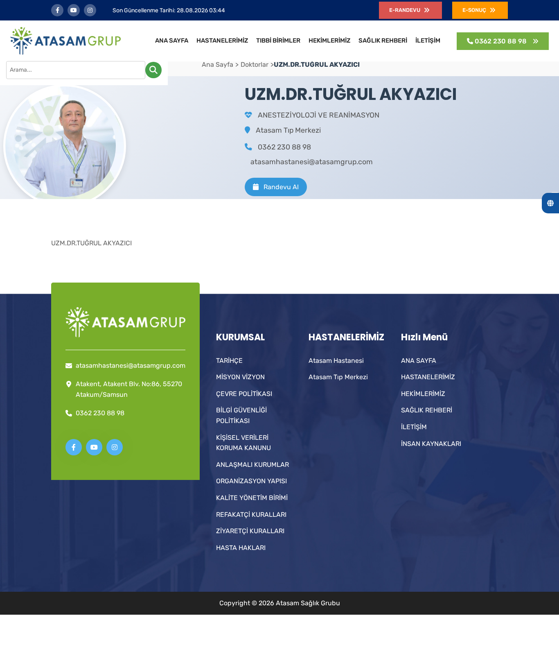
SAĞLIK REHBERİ (382, 40)
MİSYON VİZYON (240, 377)
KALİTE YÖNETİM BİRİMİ (252, 498)
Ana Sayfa (217, 64)
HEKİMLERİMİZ (329, 40)
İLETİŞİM (427, 40)
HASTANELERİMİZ (222, 40)
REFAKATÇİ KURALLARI (251, 514)
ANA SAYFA (171, 40)
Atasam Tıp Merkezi (288, 130)
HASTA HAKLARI (241, 548)
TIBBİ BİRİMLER (278, 40)
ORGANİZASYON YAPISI (251, 481)
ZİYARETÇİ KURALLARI (250, 531)
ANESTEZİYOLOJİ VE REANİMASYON (318, 115)
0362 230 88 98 (283, 147)
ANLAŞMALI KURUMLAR (252, 464)
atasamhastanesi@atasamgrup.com (311, 162)
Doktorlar (254, 64)
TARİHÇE (229, 360)
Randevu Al (280, 187)
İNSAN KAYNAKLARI (431, 444)
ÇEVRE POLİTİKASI (244, 394)
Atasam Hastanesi (336, 360)
